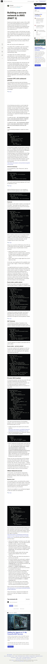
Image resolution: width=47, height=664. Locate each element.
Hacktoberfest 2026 (38, 57)
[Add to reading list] (2, 52)
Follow (40, 8)
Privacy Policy (24, 658)
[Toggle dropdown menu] (32, 613)
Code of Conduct (16, 608)
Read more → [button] (10, 646)
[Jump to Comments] (2, 48)
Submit (11, 605)
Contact (20, 657)
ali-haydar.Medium (18, 7)
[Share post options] (2, 59)
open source (18, 660)
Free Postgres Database (26, 657)
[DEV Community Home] (2, 1)
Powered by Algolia (30, 1)
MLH (35, 657)
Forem (13, 660)
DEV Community (9, 654)
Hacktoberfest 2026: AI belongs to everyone (40, 49)
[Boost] (2, 55)
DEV (27, 660)
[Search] (5, 1)
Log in (37, 1)
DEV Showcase (13, 657)
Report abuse (22, 608)
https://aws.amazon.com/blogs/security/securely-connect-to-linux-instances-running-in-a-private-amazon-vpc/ (18, 536)
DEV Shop (32, 657)
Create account (42, 1)
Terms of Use (29, 658)
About (17, 657)
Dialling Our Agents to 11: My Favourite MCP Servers (17, 633)
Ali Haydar (11, 5)
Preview (16, 605)
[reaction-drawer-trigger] (2, 44)
